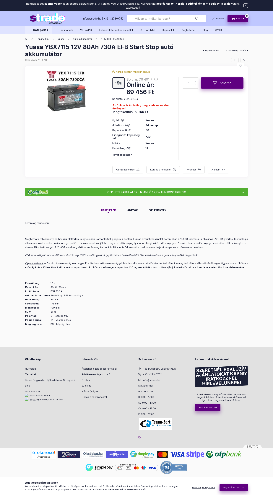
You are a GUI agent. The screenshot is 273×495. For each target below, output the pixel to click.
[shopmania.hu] (117, 454)
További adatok (121, 154)
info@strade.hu (92, 18)
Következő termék (236, 50)
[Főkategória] (26, 39)
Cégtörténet (188, 29)
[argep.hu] (69, 454)
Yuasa (61, 39)
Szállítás (86, 385)
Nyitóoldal (30, 368)
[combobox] (166, 18)
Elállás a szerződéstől (94, 396)
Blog (205, 29)
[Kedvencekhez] (240, 65)
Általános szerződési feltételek (99, 368)
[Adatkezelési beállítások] (139, 437)
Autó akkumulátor (82, 39)
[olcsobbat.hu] (93, 454)
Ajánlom (216, 169)
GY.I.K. (218, 29)
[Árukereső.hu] (43, 452)
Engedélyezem (231, 487)
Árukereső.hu (44, 457)
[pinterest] (244, 60)
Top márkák (66, 29)
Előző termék (212, 50)
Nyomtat (191, 169)
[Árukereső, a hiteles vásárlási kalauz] (174, 467)
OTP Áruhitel (147, 29)
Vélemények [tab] (157, 210)
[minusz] (195, 84)
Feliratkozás (206, 407)
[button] (38, 30)
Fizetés (86, 380)
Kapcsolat (168, 29)
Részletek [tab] (108, 210)
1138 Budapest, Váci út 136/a (159, 368)
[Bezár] (245, 5)
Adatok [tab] (132, 210)
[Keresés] (197, 18)
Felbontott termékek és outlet (116, 29)
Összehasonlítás (125, 169)
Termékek (31, 374)
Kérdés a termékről (160, 169)
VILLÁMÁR (86, 29)
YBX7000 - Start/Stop (112, 39)
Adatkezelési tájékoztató (96, 374)
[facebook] (235, 60)
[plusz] (195, 82)
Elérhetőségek (90, 391)
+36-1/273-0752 (114, 18)
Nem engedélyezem (203, 487)
